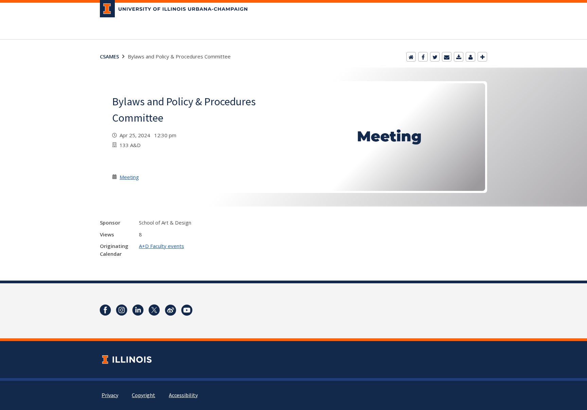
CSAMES (109, 56)
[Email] (446, 56)
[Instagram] (121, 310)
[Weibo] (170, 310)
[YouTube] (186, 310)
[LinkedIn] (137, 310)
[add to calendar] (458, 56)
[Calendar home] (411, 56)
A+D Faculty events (161, 246)
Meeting (129, 177)
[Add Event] (482, 56)
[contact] (470, 56)
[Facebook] (423, 56)
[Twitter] (435, 56)
